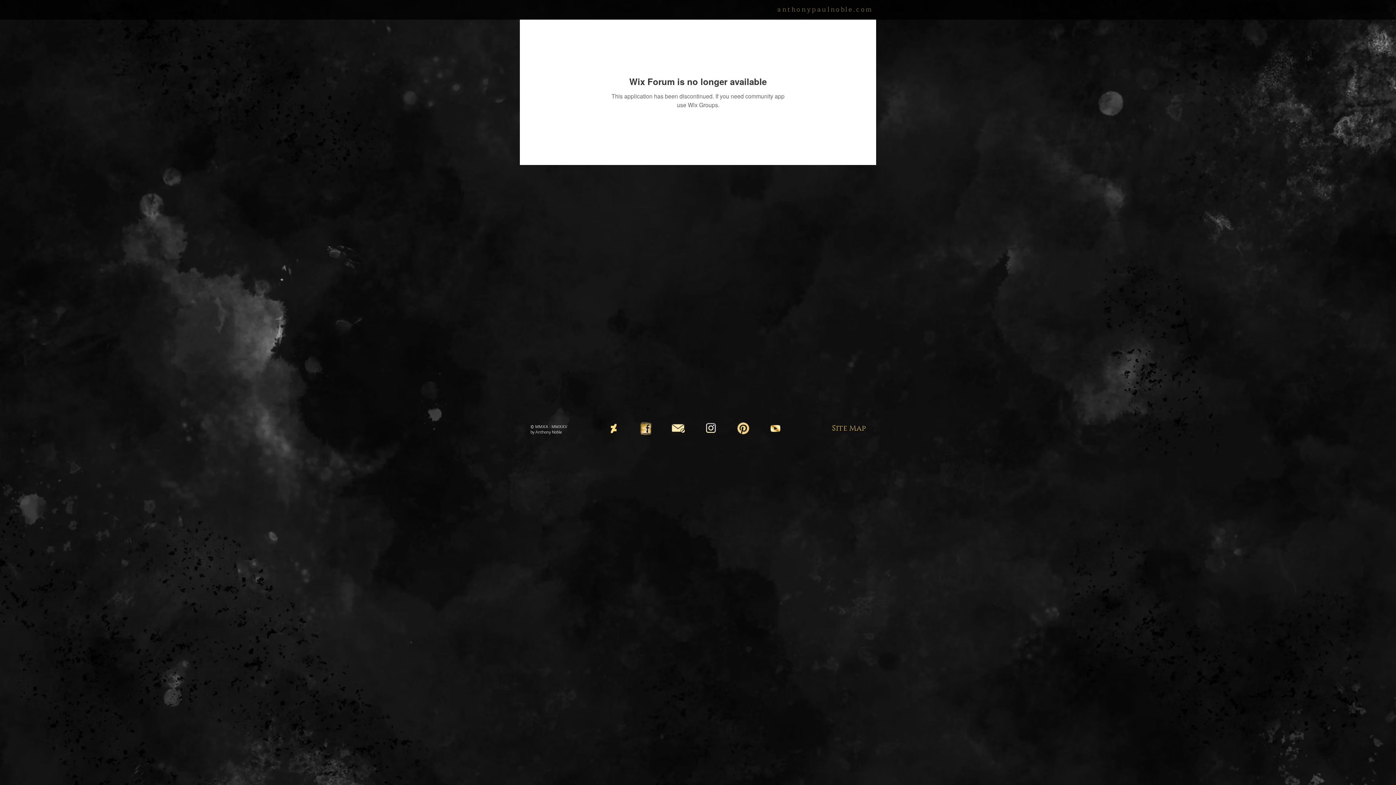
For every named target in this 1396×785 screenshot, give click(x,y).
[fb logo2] (646, 428)
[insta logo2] (710, 428)
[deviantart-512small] (613, 428)
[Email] (678, 428)
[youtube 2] (775, 428)
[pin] (743, 428)
